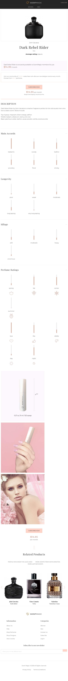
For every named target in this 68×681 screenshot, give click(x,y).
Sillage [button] (4, 224)
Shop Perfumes (11, 632)
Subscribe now (34, 87)
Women (30, 7)
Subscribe (44, 635)
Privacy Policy (26, 669)
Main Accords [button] (8, 133)
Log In (42, 638)
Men (38, 7)
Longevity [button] (6, 179)
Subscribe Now (34, 530)
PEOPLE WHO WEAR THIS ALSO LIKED (20, 562)
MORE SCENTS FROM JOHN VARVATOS (47, 562)
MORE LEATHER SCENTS (35, 564)
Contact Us (44, 632)
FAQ (8, 629)
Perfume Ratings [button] (10, 270)
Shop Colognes (11, 635)
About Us (9, 625)
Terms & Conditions (39, 669)
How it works (11, 638)
